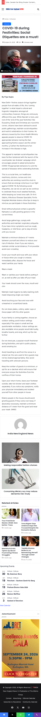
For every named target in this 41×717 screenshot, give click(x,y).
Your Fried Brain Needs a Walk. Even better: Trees (10, 523)
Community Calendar (30, 702)
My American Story (14, 574)
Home (6, 19)
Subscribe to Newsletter (12, 702)
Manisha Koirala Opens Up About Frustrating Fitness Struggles (10, 551)
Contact (9, 698)
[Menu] (3, 10)
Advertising (17, 698)
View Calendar (5, 605)
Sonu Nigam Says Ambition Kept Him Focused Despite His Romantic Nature (29, 526)
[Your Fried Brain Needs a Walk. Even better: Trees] (11, 514)
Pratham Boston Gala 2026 (17, 587)
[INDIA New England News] (15, 9)
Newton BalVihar (13, 594)
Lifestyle (13, 19)
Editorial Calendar (29, 698)
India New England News (20, 433)
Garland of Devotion (15, 601)
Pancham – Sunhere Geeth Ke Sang (21, 580)
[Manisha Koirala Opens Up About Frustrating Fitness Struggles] (11, 541)
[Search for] (38, 10)
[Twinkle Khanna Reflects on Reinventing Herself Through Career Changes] (30, 541)
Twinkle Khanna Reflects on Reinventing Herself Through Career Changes (29, 552)
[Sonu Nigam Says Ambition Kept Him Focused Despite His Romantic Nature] (30, 515)
